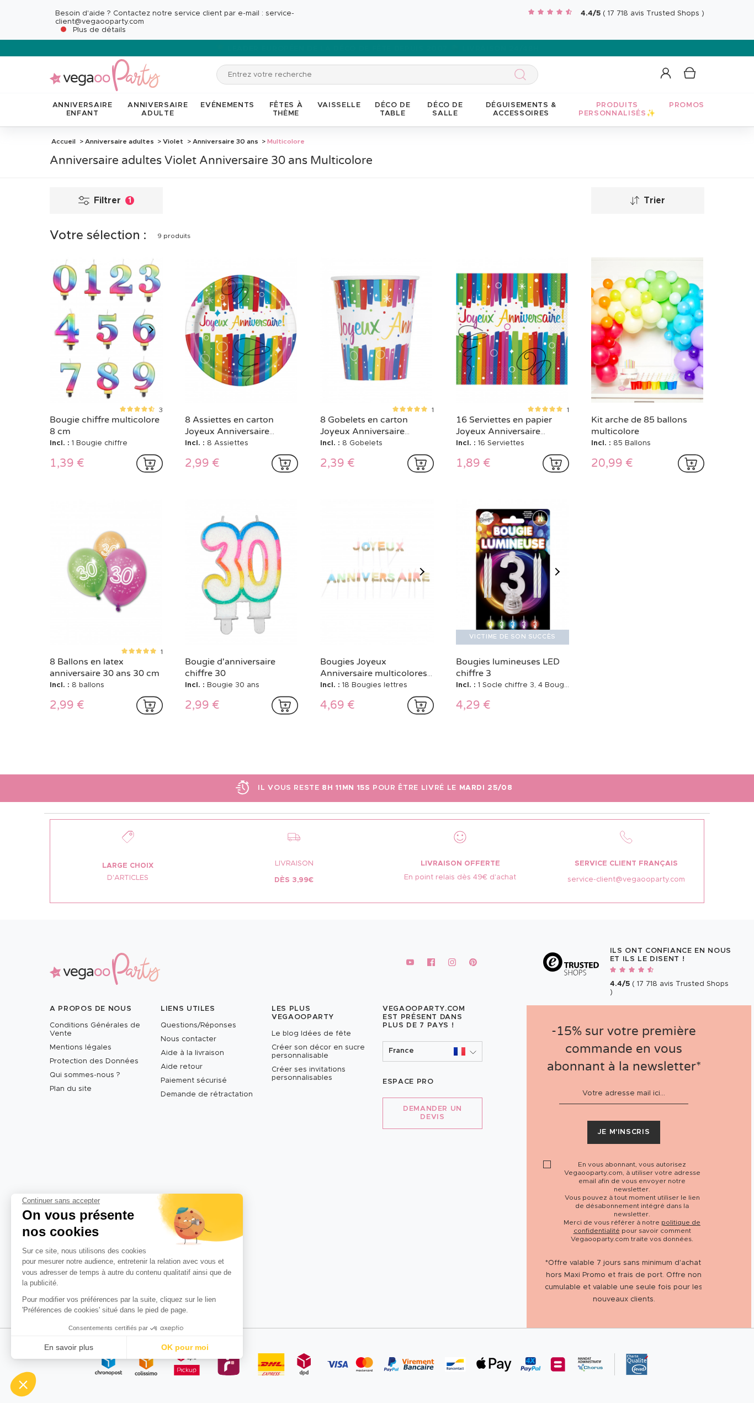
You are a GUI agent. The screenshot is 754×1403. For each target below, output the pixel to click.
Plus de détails (99, 30)
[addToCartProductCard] (149, 463)
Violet (173, 141)
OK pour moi (185, 1347)
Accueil (63, 141)
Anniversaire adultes (119, 141)
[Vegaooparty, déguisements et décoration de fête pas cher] (105, 68)
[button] (23, 1384)
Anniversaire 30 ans (225, 141)
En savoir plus (68, 1347)
